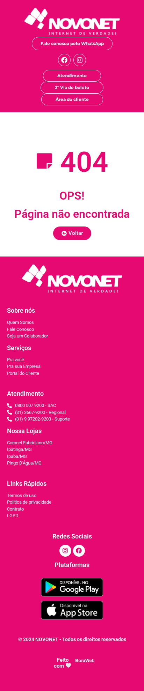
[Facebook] (64, 60)
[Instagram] (79, 60)
